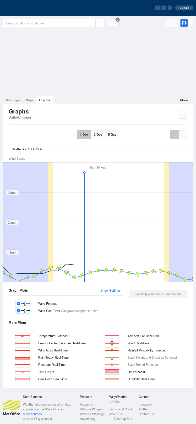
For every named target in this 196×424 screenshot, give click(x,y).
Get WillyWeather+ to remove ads (158, 294)
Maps (29, 100)
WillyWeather (20, 117)
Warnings (13, 100)
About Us (115, 414)
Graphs (44, 100)
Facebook (145, 404)
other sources (32, 414)
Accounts (86, 404)
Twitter (143, 409)
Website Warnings (92, 414)
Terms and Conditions (122, 409)
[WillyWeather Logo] (25, 8)
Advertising (87, 418)
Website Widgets (91, 409)
